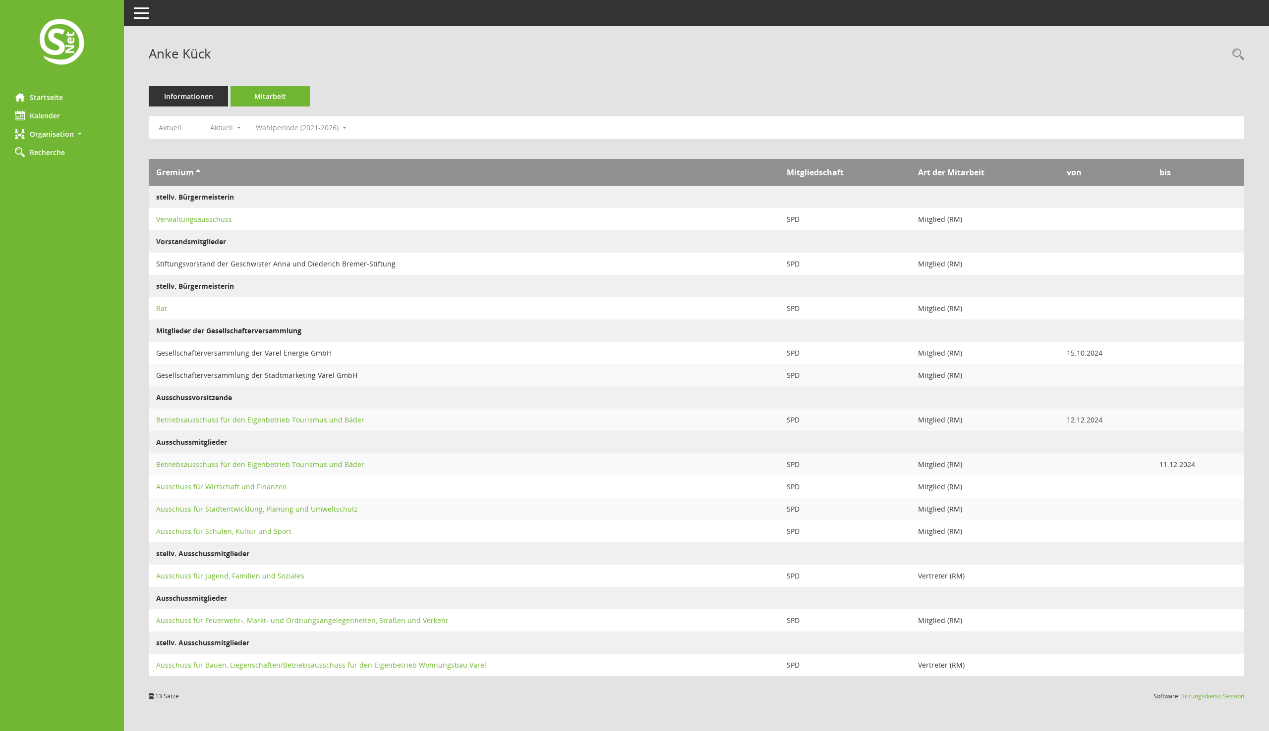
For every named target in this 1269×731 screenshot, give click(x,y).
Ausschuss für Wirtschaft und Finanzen (221, 486)
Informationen (188, 96)
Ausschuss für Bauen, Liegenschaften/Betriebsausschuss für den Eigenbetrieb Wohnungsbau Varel (321, 665)
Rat (161, 308)
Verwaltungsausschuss (194, 219)
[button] (62, 134)
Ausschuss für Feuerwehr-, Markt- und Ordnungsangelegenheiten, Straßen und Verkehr (302, 620)
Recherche (47, 152)
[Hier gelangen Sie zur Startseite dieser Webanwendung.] (62, 42)
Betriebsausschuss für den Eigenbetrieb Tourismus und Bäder (260, 419)
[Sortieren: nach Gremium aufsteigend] (198, 172)
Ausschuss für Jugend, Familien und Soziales (230, 575)
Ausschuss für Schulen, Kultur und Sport (223, 531)
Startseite (46, 97)
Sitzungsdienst (1212, 696)
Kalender (45, 115)
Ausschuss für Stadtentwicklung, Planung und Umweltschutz (257, 509)
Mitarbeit (270, 96)
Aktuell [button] (222, 127)
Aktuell (170, 127)
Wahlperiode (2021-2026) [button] (298, 127)
